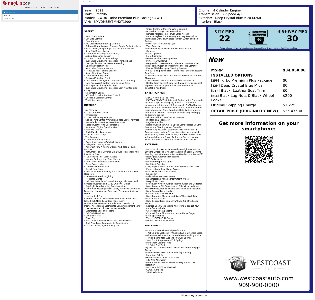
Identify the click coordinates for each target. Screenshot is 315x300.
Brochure (7, 15)
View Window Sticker (10, 12)
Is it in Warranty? (9, 19)
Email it (89, 2)
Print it (82, 2)
